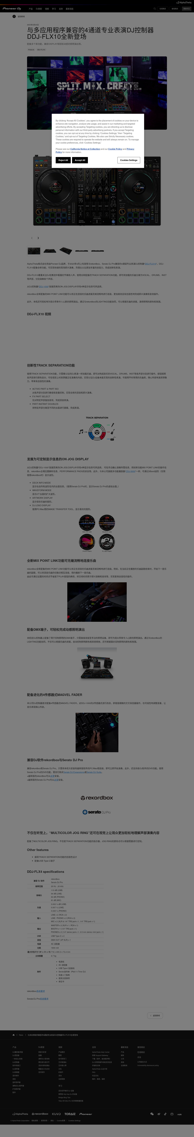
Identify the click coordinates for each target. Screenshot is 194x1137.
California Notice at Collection (85, 148)
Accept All (80, 160)
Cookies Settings (128, 160)
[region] (98, 141)
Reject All (63, 160)
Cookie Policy (115, 148)
